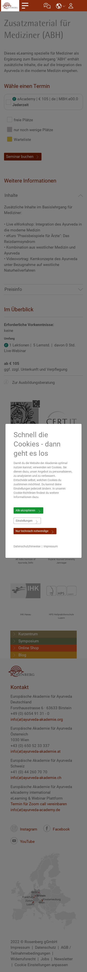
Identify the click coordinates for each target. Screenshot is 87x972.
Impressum (51, 546)
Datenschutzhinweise (27, 546)
